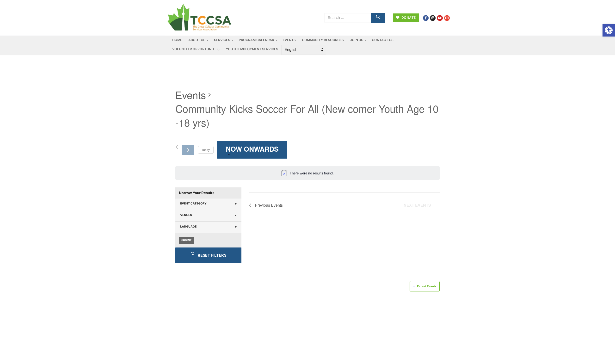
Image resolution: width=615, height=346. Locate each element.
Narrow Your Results (196, 193)
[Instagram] (433, 18)
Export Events (427, 286)
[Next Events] (188, 150)
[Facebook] (426, 18)
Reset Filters (212, 255)
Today (206, 150)
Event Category (193, 203)
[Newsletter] (447, 18)
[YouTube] (440, 18)
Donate (408, 17)
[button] (609, 30)
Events (190, 95)
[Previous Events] (176, 147)
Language (188, 226)
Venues (186, 215)
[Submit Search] (378, 18)
